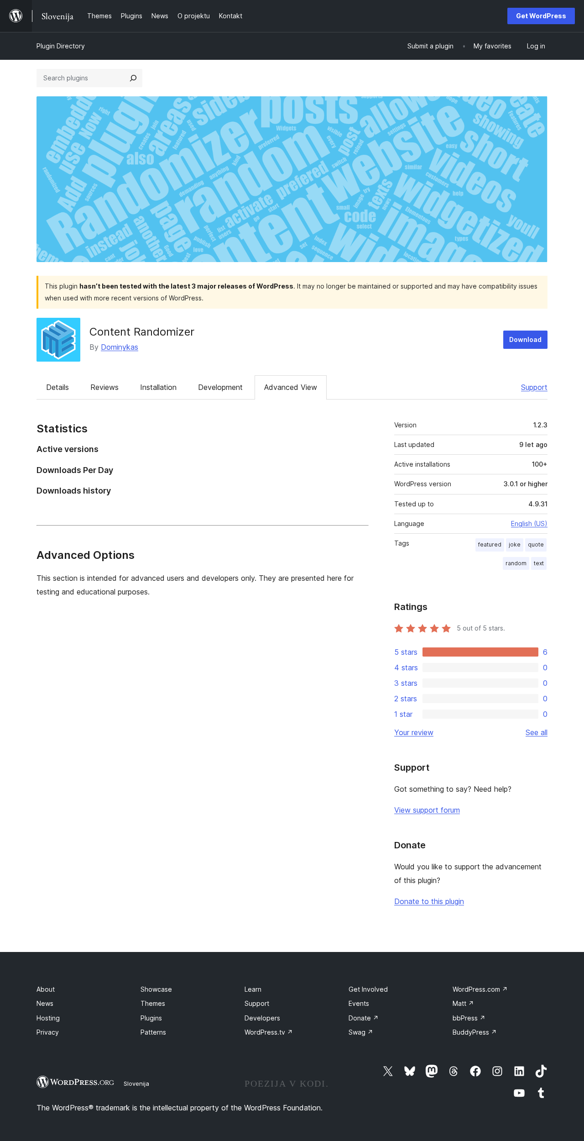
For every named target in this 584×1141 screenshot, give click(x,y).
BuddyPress (475, 1032)
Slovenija (136, 1083)
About (45, 989)
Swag (361, 1032)
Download (525, 339)
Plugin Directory (60, 46)
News (44, 1003)
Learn (253, 989)
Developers (262, 1018)
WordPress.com (480, 989)
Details (57, 387)
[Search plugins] (133, 78)
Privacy (47, 1032)
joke (515, 544)
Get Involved (368, 989)
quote (536, 544)
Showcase (156, 989)
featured (489, 544)
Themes (153, 1003)
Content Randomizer (141, 331)
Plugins (151, 1018)
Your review (413, 732)
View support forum (427, 810)
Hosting (48, 1018)
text (539, 563)
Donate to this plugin (429, 901)
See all (537, 732)
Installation (158, 387)
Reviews (104, 387)
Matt (463, 1003)
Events (359, 1003)
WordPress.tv (269, 1032)
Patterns (153, 1032)
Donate (364, 1018)
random (516, 563)
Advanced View (290, 387)
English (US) (529, 523)
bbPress (469, 1018)
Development (220, 387)
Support (534, 387)
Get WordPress (541, 16)
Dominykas (119, 347)
